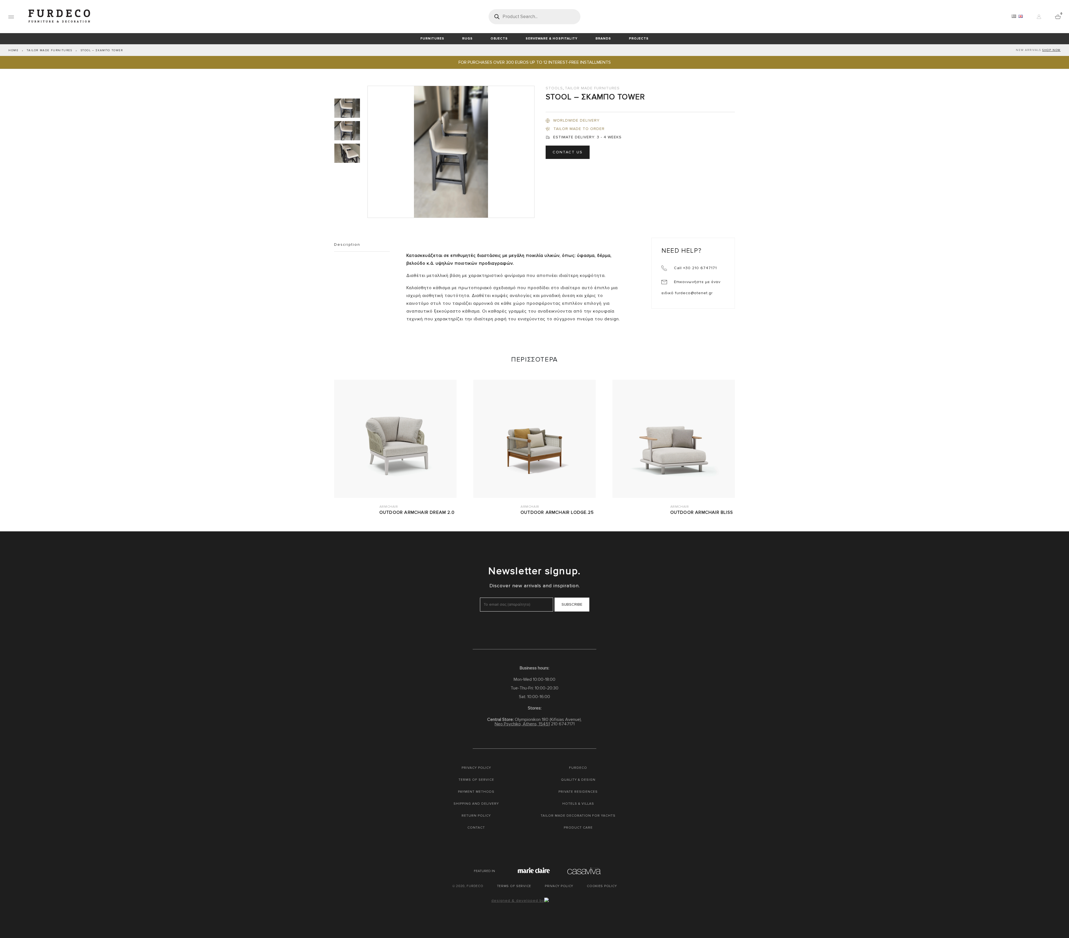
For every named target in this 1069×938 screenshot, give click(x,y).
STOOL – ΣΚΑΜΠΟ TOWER (102, 50)
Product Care (578, 828)
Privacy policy (476, 768)
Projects (639, 38)
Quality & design (578, 780)
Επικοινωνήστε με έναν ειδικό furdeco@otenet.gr (690, 287)
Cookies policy (602, 886)
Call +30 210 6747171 (695, 268)
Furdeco (578, 768)
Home (13, 50)
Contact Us (568, 152)
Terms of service (476, 780)
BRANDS (603, 38)
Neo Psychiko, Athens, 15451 (522, 724)
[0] (1058, 16)
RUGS (467, 38)
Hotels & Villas (578, 804)
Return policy (476, 816)
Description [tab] (347, 244)
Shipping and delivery (476, 804)
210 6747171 (563, 724)
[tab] (348, 108)
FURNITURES (432, 38)
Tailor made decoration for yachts (578, 816)
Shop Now (1051, 50)
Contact (476, 828)
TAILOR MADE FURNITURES (49, 50)
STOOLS (554, 88)
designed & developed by (517, 900)
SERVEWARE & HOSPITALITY (552, 38)
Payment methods (476, 792)
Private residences (578, 792)
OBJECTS (499, 38)
